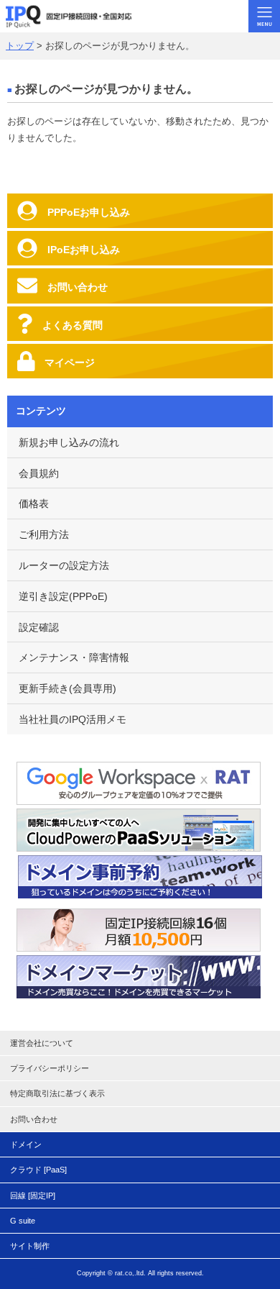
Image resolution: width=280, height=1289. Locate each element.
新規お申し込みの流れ (69, 442)
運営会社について (41, 1043)
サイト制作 (30, 1246)
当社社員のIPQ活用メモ (72, 719)
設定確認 (39, 627)
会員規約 (39, 473)
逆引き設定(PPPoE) (63, 596)
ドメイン (26, 1144)
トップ (20, 45)
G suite (22, 1220)
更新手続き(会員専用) (67, 688)
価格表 (34, 503)
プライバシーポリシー (49, 1068)
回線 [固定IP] (32, 1195)
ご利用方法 (44, 534)
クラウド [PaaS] (38, 1169)
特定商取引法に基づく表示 (57, 1093)
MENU (264, 16)
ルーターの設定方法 (64, 565)
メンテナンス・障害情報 (74, 657)
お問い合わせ (33, 1119)
